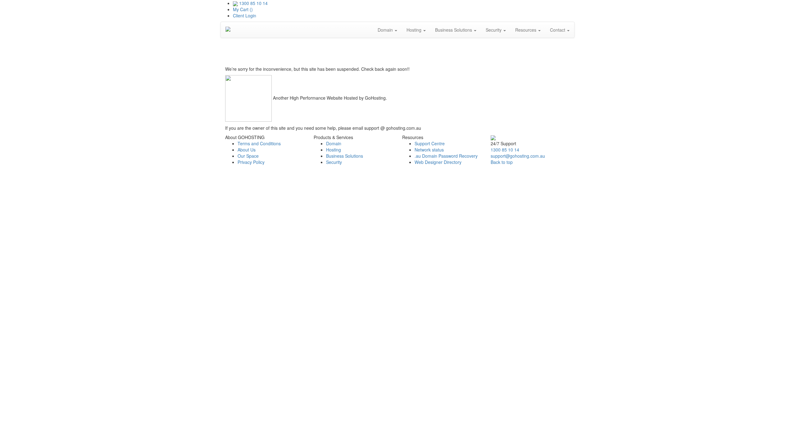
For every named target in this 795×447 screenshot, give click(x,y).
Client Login (244, 15)
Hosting (415, 30)
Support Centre (430, 143)
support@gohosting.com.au (518, 156)
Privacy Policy (251, 162)
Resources (526, 30)
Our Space (248, 156)
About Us (247, 150)
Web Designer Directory (438, 162)
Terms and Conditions (259, 143)
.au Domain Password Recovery (446, 156)
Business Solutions (454, 30)
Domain (386, 30)
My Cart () (243, 9)
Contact (558, 30)
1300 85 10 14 (253, 3)
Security (494, 30)
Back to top (502, 162)
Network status (429, 150)
